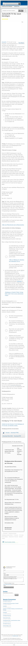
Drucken (8, 432)
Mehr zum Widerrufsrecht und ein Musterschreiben (13, 225)
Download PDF (17, 436)
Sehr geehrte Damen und (7, 600)
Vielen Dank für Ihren (6, 617)
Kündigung (5, 612)
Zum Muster (21, 43)
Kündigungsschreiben (12, 533)
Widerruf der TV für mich (13, 536)
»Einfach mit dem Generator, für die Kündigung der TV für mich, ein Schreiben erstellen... (13, 424)
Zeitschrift (4, 42)
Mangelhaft (2, 19)
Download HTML (15, 432)
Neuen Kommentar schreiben (10, 542)
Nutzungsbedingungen (7, 584)
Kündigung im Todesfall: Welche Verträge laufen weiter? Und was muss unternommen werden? (14, 293)
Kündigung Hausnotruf (7, 615)
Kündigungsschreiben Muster (7, 535)
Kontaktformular (15, 635)
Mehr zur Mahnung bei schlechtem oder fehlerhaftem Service (16, 260)
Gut (6, 19)
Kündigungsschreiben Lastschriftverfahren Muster (11, 620)
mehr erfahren (25, 643)
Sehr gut (7, 19)
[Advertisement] (11, 31)
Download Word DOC (8, 436)
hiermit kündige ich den (7, 625)
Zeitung (3, 538)
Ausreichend (3, 19)
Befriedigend (5, 19)
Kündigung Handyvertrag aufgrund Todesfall (10, 603)
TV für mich (16, 535)
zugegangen (19, 281)
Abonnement (5, 533)
